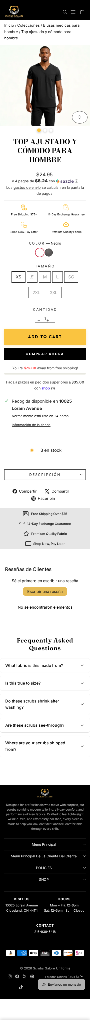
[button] (45, 182)
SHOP (44, 879)
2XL (36, 292)
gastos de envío (27, 187)
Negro (40, 252)
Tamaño (45, 266)
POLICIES (44, 868)
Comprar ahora (45, 354)
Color (45, 243)
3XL (54, 292)
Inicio (9, 25)
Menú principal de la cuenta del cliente (44, 856)
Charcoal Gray (48, 252)
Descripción (45, 474)
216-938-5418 (45, 932)
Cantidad (45, 309)
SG (71, 276)
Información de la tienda (31, 425)
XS (18, 276)
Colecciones (28, 25)
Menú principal (44, 844)
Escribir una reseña (45, 591)
